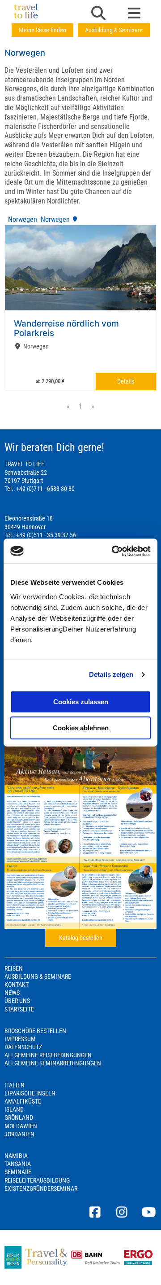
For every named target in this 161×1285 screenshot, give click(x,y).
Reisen (13, 968)
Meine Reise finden (42, 30)
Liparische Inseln (29, 1093)
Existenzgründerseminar (40, 1188)
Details (125, 381)
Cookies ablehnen (81, 728)
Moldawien (20, 1126)
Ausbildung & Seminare (114, 30)
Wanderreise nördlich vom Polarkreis (66, 328)
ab (50, 381)
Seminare (17, 1171)
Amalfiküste (22, 1101)
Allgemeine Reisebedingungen (48, 1055)
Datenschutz (23, 1047)
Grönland (18, 1117)
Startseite (19, 1009)
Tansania (17, 1163)
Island (14, 1109)
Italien (14, 1085)
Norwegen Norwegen (38, 219)
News (12, 992)
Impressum (20, 1038)
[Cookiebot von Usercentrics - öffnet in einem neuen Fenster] (113, 551)
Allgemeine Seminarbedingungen (52, 1063)
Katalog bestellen (80, 937)
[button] (98, 13)
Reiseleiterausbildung (37, 1180)
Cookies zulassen (80, 702)
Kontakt (16, 984)
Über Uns (17, 1000)
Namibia (16, 1155)
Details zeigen (111, 674)
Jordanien (19, 1134)
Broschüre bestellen (35, 1030)
